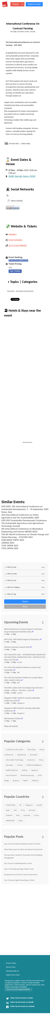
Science (20, 765)
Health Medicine (12, 770)
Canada (39, 805)
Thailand (9, 815)
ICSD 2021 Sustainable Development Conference (24, 520)
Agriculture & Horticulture (24, 291)
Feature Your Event (13, 975)
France (36, 815)
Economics (31, 760)
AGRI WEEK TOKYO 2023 (12, 540)
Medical (25, 770)
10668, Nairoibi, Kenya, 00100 (21, 176)
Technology (31, 750)
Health (25, 781)
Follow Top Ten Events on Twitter (21, 998)
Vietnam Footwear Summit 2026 (16, 647)
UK (20, 805)
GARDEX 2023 (7, 543)
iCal (15, 200)
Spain (8, 810)
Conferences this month (14, 750)
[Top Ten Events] (4, 4)
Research (34, 770)
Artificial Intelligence (34, 765)
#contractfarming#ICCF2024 (18, 260)
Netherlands (10, 820)
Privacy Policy (11, 963)
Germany (32, 810)
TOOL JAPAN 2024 (9, 548)
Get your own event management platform (18, 989)
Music (41, 760)
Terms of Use (10, 967)
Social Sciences (11, 775)
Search (25, 602)
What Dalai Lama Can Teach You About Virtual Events (23, 849)
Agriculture (11, 291)
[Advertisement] (25, 469)
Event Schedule (15, 240)
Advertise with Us (12, 971)
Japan (21, 820)
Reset (25, 607)
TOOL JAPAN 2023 (9, 546)
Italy (15, 810)
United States (10, 805)
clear (43, 567)
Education (9, 765)
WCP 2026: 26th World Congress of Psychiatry (21, 640)
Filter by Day (11, 567)
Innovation (34, 755)
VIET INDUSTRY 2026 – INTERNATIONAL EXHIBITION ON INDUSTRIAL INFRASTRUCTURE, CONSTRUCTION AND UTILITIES (24, 657)
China (23, 810)
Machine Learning (27, 775)
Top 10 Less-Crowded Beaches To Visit (18, 863)
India (18, 815)
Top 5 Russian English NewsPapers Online (19, 880)
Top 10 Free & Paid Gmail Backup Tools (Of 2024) (22, 844)
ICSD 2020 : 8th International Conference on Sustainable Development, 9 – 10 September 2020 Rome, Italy (24, 509)
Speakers (13, 234)
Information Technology (14, 760)
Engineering (21, 755)
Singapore (29, 805)
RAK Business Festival (12, 719)
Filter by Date (12, 574)
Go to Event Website (18, 245)
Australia (26, 815)
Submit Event (34, 4)
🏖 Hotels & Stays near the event (22, 313)
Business (16, 781)
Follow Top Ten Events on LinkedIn (22, 1002)
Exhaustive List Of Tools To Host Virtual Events (20, 875)
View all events (11, 726)
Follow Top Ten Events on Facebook (22, 1006)
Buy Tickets (15, 271)
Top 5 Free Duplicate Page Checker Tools (19, 869)
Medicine (35, 781)
